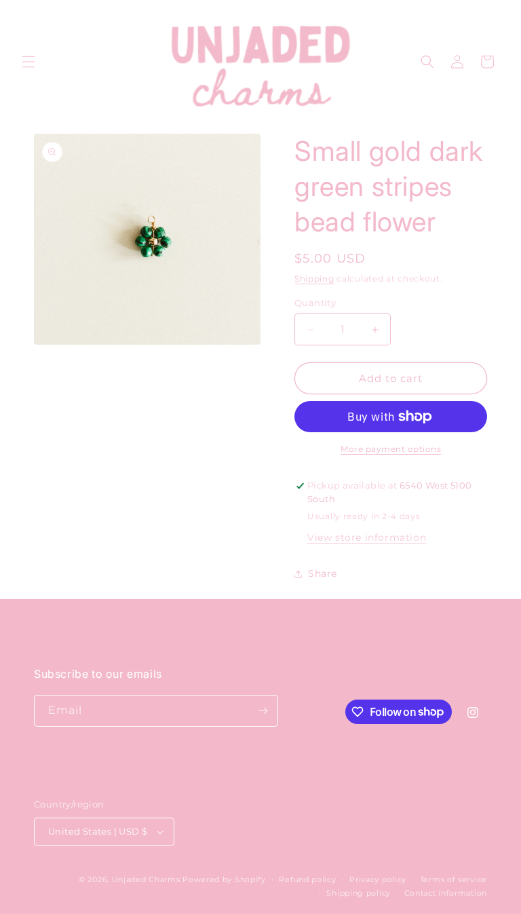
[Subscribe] (262, 711)
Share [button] (322, 573)
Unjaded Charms (146, 879)
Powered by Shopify (224, 879)
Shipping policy (358, 893)
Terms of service (453, 879)
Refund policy (307, 879)
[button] (28, 62)
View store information (366, 537)
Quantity (315, 302)
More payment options (391, 449)
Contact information (445, 893)
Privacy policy (377, 879)
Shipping (314, 278)
